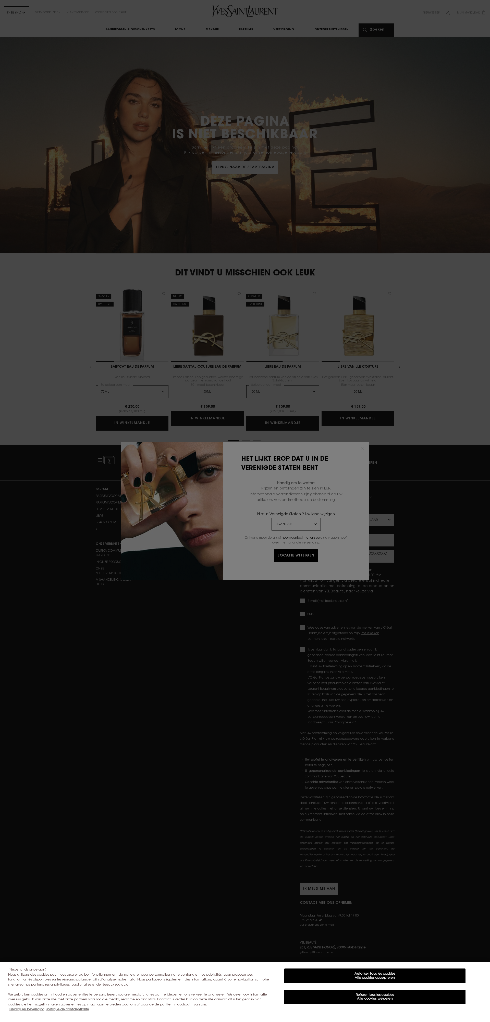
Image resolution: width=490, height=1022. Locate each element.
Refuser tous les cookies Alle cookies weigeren (375, 997)
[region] (245, 992)
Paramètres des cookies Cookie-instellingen (375, 1013)
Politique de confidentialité (67, 1009)
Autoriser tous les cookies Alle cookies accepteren (374, 975)
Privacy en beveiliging (26, 1009)
